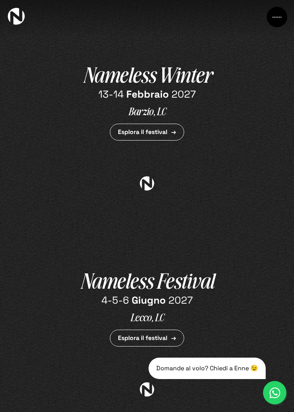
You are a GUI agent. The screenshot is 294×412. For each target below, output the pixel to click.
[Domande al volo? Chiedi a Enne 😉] (274, 392)
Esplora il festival (142, 132)
